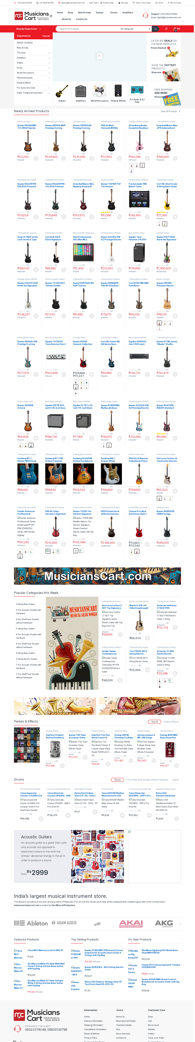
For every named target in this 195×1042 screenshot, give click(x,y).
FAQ (118, 1029)
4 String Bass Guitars (165, 180)
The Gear (21, 52)
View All (46, 36)
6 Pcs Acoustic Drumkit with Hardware (28, 636)
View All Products (169, 111)
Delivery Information (93, 1021)
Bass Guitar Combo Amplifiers (137, 234)
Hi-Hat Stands (107, 789)
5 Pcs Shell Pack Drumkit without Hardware (27, 621)
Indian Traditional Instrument (29, 93)
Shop (160, 3)
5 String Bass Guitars (53, 233)
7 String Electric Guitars (166, 121)
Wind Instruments (25, 78)
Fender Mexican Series (138, 507)
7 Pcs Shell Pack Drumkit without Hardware (27, 676)
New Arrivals (84, 12)
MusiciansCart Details (125, 1021)
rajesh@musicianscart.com (73, 3)
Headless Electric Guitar (138, 121)
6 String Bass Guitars (25, 653)
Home (60, 12)
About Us (66, 19)
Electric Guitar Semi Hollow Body (25, 402)
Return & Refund (91, 1033)
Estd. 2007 (93, 3)
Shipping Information (93, 1025)
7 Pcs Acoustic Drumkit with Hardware (28, 666)
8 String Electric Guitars (110, 279)
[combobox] (87, 29)
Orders (151, 1033)
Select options (146, 158)
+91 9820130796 (46, 3)
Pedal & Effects (24, 83)
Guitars (99, 12)
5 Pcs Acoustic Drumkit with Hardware (28, 612)
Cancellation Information (95, 1029)
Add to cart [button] (36, 158)
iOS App (124, 3)
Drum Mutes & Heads (83, 789)
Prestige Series (79, 121)
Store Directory (123, 1033)
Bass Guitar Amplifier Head (53, 338)
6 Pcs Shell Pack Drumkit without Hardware (27, 645)
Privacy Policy (90, 1038)
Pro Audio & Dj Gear (26, 88)
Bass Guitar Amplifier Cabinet (53, 402)
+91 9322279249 (24, 3)
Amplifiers (127, 12)
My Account (175, 3)
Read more (147, 638)
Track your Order (156, 1038)
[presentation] (180, 924)
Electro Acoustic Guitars (55, 279)
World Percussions (25, 73)
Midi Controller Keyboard (83, 233)
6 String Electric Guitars (54, 121)
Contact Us (82, 19)
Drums (113, 12)
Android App (108, 3)
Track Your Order (143, 3)
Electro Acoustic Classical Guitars (24, 122)
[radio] (131, 165)
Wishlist (151, 1029)
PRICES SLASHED (25, 42)
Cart (150, 1021)
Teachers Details (124, 1025)
